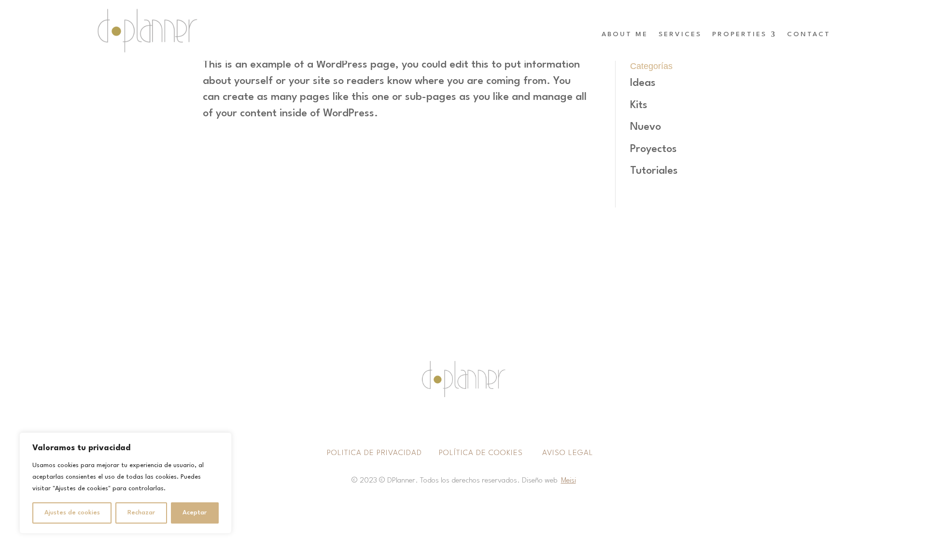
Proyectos (653, 149)
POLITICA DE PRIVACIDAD (375, 453)
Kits (638, 105)
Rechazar (141, 513)
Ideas (643, 83)
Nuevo (645, 127)
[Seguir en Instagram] (454, 421)
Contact (808, 34)
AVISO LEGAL (569, 453)
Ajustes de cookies (72, 513)
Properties (739, 34)
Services (680, 34)
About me (625, 34)
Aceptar (195, 513)
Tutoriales (654, 171)
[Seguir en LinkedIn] (473, 421)
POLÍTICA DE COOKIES (481, 453)
